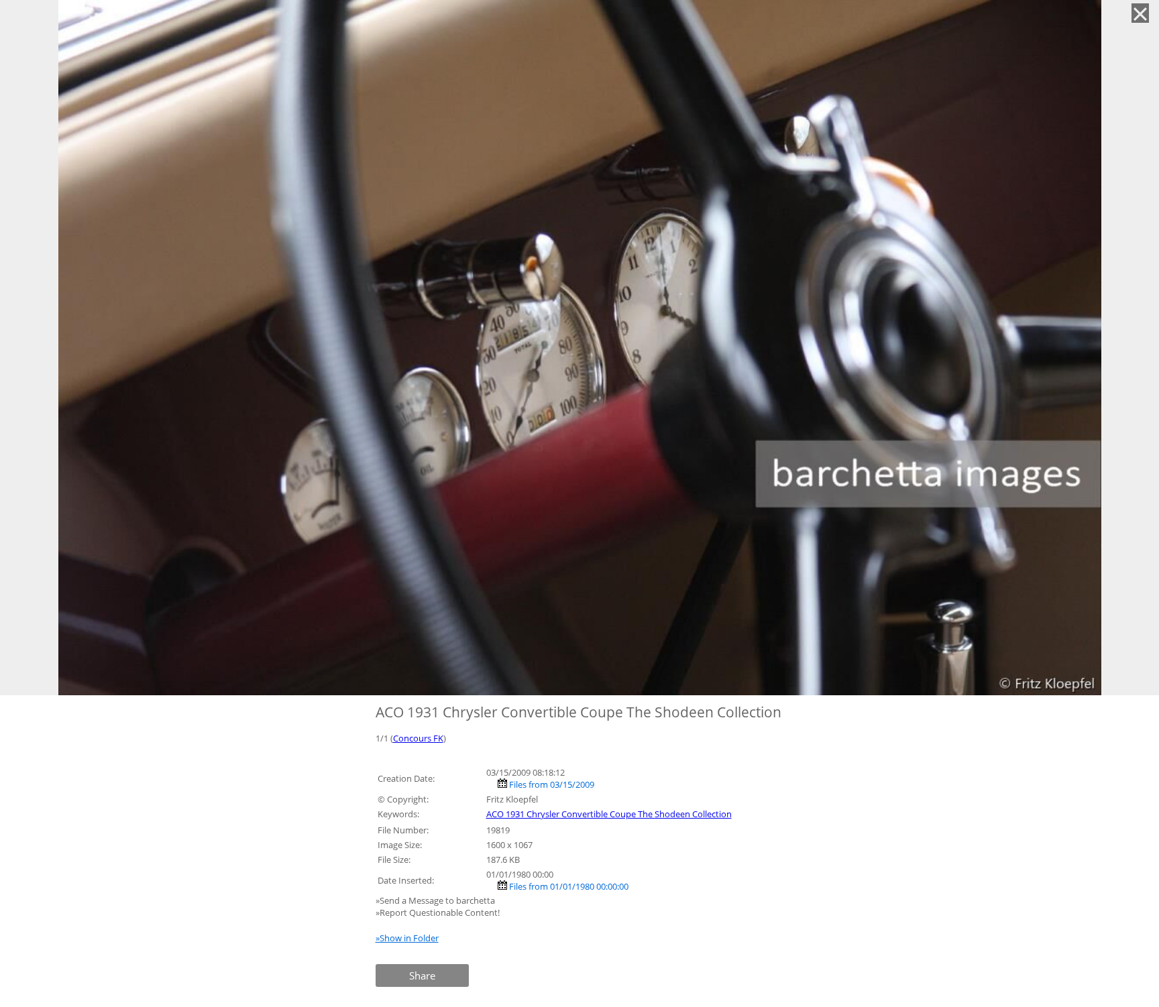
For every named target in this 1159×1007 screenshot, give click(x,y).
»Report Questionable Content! (438, 912)
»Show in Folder (407, 938)
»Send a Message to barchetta (436, 900)
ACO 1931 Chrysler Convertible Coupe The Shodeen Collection (609, 814)
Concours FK (418, 738)
